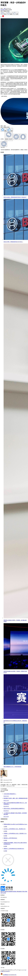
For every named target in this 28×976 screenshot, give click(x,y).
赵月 (5, 8)
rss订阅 (4, 892)
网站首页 (2, 891)
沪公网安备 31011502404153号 (9, 974)
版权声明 (7, 891)
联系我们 (15, 891)
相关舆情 (3, 9)
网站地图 (19, 891)
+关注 (2, 769)
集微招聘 (11, 891)
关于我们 (23, 891)
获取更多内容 (4, 819)
